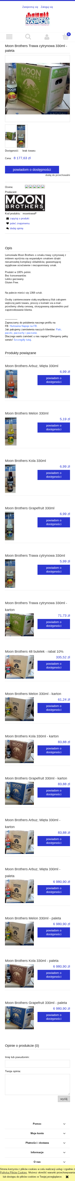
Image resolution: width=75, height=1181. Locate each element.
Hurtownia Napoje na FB (23, 326)
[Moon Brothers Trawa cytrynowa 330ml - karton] (21, 624)
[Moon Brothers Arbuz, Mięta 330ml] (21, 384)
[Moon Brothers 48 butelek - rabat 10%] (21, 667)
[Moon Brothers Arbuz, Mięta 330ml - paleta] (21, 891)
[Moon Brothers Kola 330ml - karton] (21, 751)
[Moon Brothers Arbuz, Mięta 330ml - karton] (21, 842)
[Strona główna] (37, 18)
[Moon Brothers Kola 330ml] (21, 478)
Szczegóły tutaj (22, 339)
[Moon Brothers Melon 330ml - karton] (21, 709)
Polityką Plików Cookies (13, 1172)
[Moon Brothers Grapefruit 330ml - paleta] (21, 1017)
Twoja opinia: (13, 1071)
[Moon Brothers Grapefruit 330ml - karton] (21, 793)
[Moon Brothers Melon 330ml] (21, 431)
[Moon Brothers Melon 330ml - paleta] (21, 933)
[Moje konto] (47, 36)
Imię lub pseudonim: (17, 1057)
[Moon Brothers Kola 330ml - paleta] (21, 976)
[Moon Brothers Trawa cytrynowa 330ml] (21, 573)
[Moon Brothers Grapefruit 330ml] (21, 526)
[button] (9, 36)
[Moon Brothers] (25, 202)
